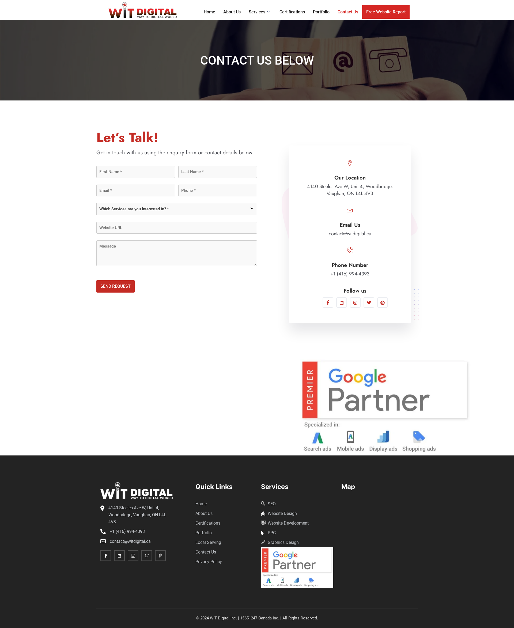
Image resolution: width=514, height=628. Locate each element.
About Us (232, 11)
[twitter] (369, 302)
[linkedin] (119, 555)
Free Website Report (386, 11)
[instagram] (355, 302)
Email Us (350, 225)
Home (209, 11)
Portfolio (321, 11)
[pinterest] (160, 555)
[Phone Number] (350, 250)
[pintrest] (382, 302)
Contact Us (348, 11)
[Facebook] (328, 302)
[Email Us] (350, 210)
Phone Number (350, 265)
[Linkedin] (341, 302)
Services (257, 11)
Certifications (292, 11)
